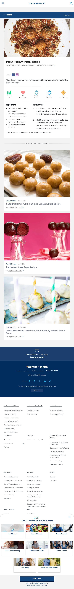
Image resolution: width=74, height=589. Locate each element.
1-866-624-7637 (52, 371)
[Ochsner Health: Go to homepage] (37, 3)
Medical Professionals (34, 406)
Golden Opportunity (56, 414)
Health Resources (56, 406)
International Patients (11, 421)
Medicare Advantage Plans (36, 440)
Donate (52, 477)
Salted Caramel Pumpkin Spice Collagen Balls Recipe (33, 204)
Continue (37, 579)
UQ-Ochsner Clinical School (13, 480)
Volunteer (53, 480)
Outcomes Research (34, 484)
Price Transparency (10, 414)
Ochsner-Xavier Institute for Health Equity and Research (36, 505)
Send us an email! (37, 357)
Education (7, 472)
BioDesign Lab (32, 500)
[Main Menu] (2, 3)
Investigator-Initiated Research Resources (34, 496)
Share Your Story (9, 428)
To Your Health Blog (56, 411)
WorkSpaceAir (8, 443)
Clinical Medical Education (12, 484)
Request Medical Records (12, 425)
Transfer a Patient (33, 411)
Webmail (7, 440)
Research (30, 472)
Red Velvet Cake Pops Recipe (21, 267)
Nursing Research (33, 488)
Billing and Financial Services (13, 411)
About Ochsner (9, 509)
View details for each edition (37, 585)
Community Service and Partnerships (58, 456)
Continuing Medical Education (14, 491)
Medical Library (9, 495)
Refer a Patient (32, 414)
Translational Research (34, 480)
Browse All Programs (11, 477)
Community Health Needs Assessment (59, 443)
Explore (67, 15)
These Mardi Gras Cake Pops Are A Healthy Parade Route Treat (35, 331)
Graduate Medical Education (13, 488)
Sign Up (38, 390)
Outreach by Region (57, 461)
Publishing (7, 498)
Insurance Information (11, 418)
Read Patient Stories (11, 432)
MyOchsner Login (38, 371)
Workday (7, 447)
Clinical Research (32, 477)
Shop (29, 509)
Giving (52, 472)
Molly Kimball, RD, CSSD (46, 65)
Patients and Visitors (11, 406)
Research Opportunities (35, 491)
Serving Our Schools (57, 452)
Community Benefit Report (59, 448)
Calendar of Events (56, 464)
